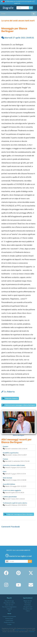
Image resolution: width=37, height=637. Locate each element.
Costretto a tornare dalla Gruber (14, 465)
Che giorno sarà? (27, 609)
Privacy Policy (9, 618)
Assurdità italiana (9, 484)
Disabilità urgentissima (10, 453)
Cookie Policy (9, 620)
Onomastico (27, 605)
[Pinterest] (18, 574)
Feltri (4, 471)
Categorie (9, 609)
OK (31, 8)
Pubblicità (31, 631)
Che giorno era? (27, 607)
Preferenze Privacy (9, 622)
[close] (34, 1)
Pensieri (5, 446)
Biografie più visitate (9, 603)
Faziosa (5, 459)
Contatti (9, 624)
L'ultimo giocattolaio (10, 497)
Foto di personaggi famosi (9, 607)
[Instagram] (6, 586)
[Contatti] (31, 586)
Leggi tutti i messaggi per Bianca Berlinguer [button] (20, 514)
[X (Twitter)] (31, 574)
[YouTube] (18, 586)
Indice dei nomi (9, 605)
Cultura (28, 611)
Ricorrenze (28, 603)
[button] (10, 398)
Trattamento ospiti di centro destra (15, 503)
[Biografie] (8, 8)
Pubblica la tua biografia (9, 616)
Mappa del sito (28, 601)
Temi (9, 611)
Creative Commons (20, 630)
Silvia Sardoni (7, 478)
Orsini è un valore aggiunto (12, 490)
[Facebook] (6, 574)
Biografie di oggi (9, 601)
